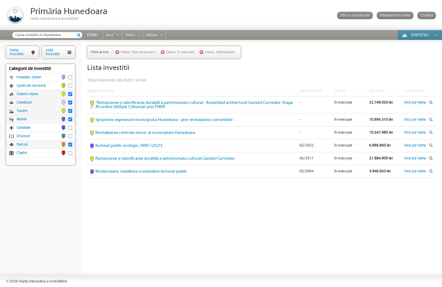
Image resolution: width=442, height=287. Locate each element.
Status (130, 35)
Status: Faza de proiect (138, 52)
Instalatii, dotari (29, 77)
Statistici (419, 35)
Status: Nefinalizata (220, 52)
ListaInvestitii (53, 52)
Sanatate (24, 127)
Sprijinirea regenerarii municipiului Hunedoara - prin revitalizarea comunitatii (163, 120)
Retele (22, 119)
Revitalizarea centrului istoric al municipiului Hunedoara (145, 133)
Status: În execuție (180, 52)
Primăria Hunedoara (68, 12)
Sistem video (27, 94)
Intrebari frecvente (395, 15)
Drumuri (23, 136)
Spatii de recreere (31, 85)
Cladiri (22, 153)
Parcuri (22, 144)
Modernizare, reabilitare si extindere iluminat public (141, 171)
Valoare (152, 35)
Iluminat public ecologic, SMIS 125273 (128, 146)
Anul (110, 35)
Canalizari (24, 102)
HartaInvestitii (16, 52)
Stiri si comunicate (355, 15)
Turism (22, 111)
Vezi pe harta (415, 102)
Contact (426, 15)
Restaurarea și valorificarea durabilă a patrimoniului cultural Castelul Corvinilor (165, 158)
